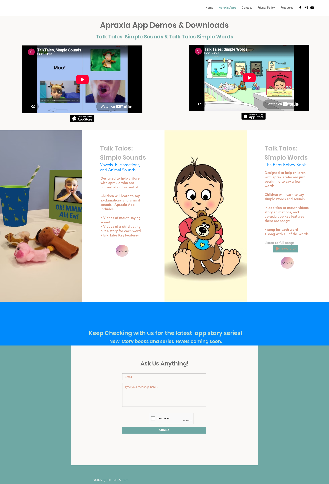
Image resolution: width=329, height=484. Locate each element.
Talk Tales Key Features (120, 235)
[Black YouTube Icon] (312, 8)
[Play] (277, 249)
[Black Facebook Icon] (300, 8)
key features (294, 216)
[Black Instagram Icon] (306, 8)
